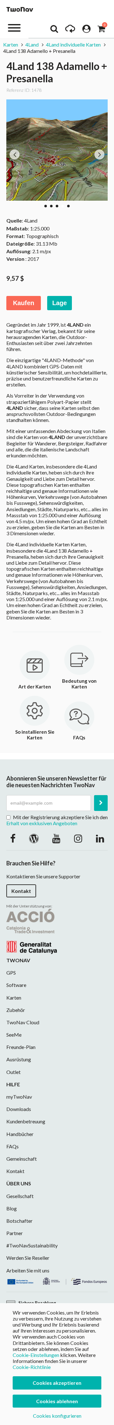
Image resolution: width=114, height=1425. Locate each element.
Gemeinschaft (21, 1159)
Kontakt (21, 891)
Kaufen (23, 302)
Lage (59, 302)
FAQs (12, 1146)
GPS (11, 973)
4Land (32, 44)
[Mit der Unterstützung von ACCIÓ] (31, 930)
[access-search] (54, 30)
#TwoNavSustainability (32, 1245)
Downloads (18, 1109)
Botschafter (19, 1221)
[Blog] (34, 838)
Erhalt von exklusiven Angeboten (41, 823)
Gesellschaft (20, 1196)
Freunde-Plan (20, 1047)
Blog (11, 1208)
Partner (14, 1233)
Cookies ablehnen (57, 1401)
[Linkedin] (100, 838)
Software (16, 985)
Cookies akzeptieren (57, 1383)
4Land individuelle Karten (73, 44)
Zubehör (15, 1010)
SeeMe (14, 1035)
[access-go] (70, 30)
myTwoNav (19, 1097)
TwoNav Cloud (22, 1022)
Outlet (13, 1072)
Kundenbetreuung (25, 1121)
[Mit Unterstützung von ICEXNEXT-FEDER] (57, 1280)
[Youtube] (56, 838)
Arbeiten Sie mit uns (27, 1270)
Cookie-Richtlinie (32, 1367)
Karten (10, 44)
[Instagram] (78, 838)
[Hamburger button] (14, 27)
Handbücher (20, 1134)
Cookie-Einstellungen (36, 1355)
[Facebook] (13, 838)
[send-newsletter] (101, 803)
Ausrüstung (18, 1059)
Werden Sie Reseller (27, 1258)
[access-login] (86, 30)
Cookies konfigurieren (57, 1416)
